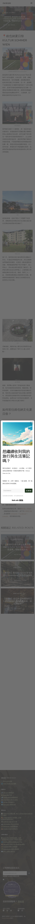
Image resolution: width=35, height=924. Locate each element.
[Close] (31, 423)
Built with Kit (17, 500)
